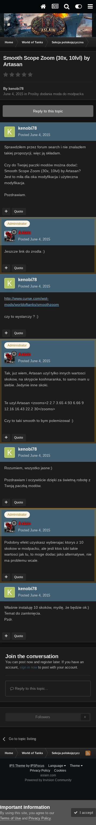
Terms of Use (10, 818)
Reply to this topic (48, 111)
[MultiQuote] (6, 211)
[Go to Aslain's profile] (9, 236)
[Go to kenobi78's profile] (9, 131)
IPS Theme (17, 766)
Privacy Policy (40, 770)
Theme (75, 766)
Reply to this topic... (31, 688)
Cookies (60, 770)
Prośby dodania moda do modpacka (55, 94)
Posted (34, 135)
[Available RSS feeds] (87, 753)
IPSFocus (37, 766)
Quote (18, 211)
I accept (85, 812)
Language (56, 766)
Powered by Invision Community (48, 780)
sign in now (28, 667)
